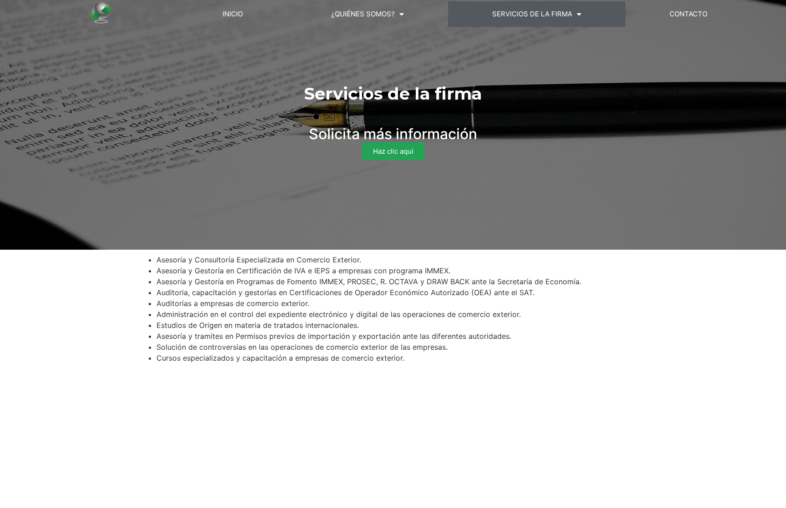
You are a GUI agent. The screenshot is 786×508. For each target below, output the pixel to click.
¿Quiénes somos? (363, 14)
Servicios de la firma (532, 14)
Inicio (232, 14)
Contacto (688, 14)
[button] (393, 151)
